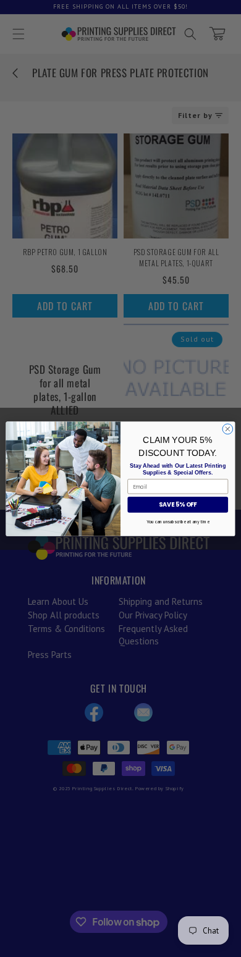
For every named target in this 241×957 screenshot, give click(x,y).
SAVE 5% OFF (178, 504)
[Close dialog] (227, 429)
